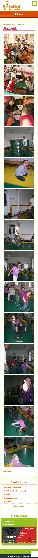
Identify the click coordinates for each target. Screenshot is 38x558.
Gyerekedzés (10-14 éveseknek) (12, 487)
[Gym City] (19, 535)
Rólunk (5, 552)
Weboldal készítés (26, 556)
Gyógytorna (7, 502)
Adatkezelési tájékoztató (14, 552)
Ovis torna (7, 494)
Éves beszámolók (30, 552)
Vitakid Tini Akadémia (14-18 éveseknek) (15, 491)
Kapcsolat (23, 552)
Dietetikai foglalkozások (10, 498)
